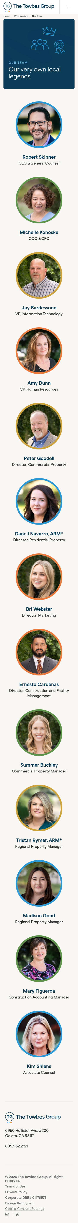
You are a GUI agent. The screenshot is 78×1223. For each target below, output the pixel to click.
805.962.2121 (16, 1146)
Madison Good (39, 916)
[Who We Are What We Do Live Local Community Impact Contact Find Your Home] (39, 7)
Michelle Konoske (39, 233)
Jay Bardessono (39, 308)
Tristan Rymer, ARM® (39, 841)
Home (6, 16)
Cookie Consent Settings (24, 1209)
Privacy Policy (16, 1192)
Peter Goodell (39, 459)
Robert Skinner (39, 157)
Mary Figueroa (39, 991)
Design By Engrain (19, 1203)
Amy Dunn (39, 383)
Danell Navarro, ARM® (39, 534)
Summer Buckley (39, 765)
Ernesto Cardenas (39, 685)
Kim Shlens (39, 1067)
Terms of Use (15, 1186)
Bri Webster (39, 609)
